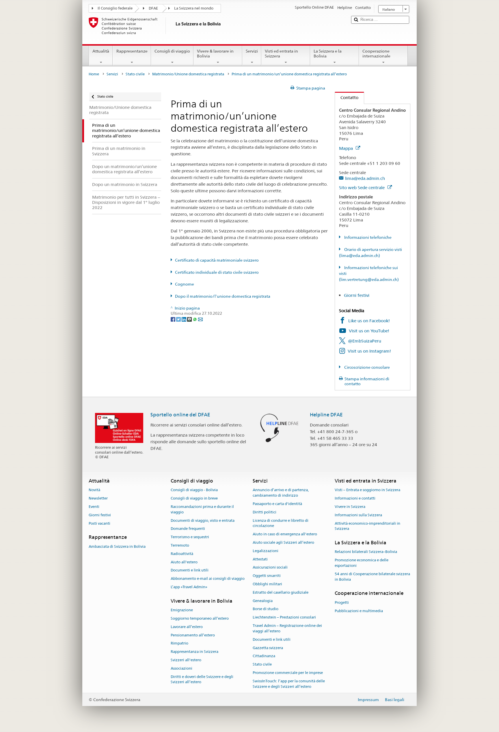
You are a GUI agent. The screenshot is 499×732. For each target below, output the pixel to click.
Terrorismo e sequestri (190, 537)
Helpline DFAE (326, 415)
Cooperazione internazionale (376, 53)
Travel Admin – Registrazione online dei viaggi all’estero (287, 628)
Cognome (184, 284)
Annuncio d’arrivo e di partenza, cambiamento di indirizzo (281, 493)
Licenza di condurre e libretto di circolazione (280, 523)
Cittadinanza (264, 656)
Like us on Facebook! (369, 320)
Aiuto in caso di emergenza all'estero (285, 534)
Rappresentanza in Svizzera (194, 651)
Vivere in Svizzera (350, 506)
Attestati (260, 559)
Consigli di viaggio (172, 51)
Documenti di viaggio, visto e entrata (202, 520)
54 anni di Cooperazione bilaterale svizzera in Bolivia (372, 577)
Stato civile (135, 74)
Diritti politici (264, 512)
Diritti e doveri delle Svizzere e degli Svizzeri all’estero (202, 679)
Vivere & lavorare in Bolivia (215, 53)
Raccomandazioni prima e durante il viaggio (202, 509)
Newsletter (98, 498)
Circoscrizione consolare (366, 367)
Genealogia (263, 601)
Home (94, 74)
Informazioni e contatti (355, 498)
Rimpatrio (179, 643)
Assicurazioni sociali (270, 567)
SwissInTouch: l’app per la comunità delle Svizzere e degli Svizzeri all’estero (289, 684)
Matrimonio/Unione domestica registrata (188, 74)
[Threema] (190, 318)
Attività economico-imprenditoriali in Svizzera (367, 526)
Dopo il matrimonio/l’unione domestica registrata (222, 296)
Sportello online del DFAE (180, 415)
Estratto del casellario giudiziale (280, 592)
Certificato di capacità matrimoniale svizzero (217, 260)
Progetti (342, 602)
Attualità (100, 51)
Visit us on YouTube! (369, 331)
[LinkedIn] (184, 318)
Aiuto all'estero (184, 562)
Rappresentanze (132, 51)
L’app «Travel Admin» (189, 587)
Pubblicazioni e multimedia (359, 611)
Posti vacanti (99, 523)
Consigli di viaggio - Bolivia (194, 490)
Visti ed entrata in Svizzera (281, 53)
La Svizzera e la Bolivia (328, 53)
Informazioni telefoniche (367, 237)
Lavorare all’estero (187, 627)
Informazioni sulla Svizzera (358, 515)
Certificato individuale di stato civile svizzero (217, 272)
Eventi (94, 506)
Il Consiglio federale (115, 8)
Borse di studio (265, 609)
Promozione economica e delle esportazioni (361, 563)
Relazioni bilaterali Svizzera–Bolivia (366, 552)
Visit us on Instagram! (369, 351)
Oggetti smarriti (267, 575)
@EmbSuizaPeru (364, 341)
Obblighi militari (267, 584)
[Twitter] (179, 318)
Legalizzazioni (265, 551)
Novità (94, 490)
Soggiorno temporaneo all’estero (200, 618)
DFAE (153, 8)
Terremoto (180, 545)
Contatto (346, 97)
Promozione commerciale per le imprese (288, 672)
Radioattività (182, 554)
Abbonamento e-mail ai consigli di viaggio (208, 578)
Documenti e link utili (189, 570)
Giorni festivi (356, 295)
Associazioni (181, 668)
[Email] (200, 318)
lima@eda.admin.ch (365, 178)
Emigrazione (182, 610)
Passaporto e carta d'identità (277, 504)
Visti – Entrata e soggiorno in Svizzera (367, 490)
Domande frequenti (188, 529)
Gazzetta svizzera (268, 648)
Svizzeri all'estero (186, 660)
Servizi (252, 51)
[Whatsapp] (195, 318)
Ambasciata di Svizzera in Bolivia (117, 546)
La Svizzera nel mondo (193, 8)
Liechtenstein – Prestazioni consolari (284, 617)
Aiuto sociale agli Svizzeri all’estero (283, 542)
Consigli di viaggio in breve (194, 498)
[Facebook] (173, 318)
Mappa (346, 148)
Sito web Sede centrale (362, 187)
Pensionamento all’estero (193, 635)
